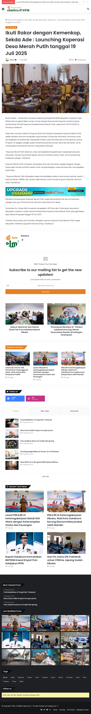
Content (45, 677)
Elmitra (12, 60)
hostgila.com (51, 706)
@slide (5, 677)
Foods (53, 677)
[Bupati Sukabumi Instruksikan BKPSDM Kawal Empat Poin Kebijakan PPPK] (24, 543)
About (13, 677)
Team (78, 677)
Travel (14, 681)
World (21, 681)
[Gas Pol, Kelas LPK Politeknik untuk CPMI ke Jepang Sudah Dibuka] (66, 543)
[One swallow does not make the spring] (11, 444)
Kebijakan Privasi (83, 710)
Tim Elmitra (71, 710)
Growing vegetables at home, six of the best (39, 451)
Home (9, 20)
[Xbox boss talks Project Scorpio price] (11, 433)
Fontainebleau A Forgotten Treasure (36, 420)
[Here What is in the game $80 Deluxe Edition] (11, 465)
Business (21, 677)
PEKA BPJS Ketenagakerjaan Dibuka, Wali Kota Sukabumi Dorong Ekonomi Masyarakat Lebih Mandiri (73, 371)
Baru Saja (45, 411)
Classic (29, 677)
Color (37, 677)
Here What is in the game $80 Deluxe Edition (39, 462)
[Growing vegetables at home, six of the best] (11, 454)
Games (60, 677)
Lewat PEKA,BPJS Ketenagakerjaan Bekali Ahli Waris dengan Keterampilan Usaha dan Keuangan (51, 2)
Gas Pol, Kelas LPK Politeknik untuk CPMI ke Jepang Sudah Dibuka (65, 560)
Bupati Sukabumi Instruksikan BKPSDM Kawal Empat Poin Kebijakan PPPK (23, 560)
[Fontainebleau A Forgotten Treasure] (11, 423)
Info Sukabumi (18, 20)
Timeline (6, 681)
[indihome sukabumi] (45, 192)
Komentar (74, 411)
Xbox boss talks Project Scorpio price (36, 430)
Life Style (69, 677)
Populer (16, 411)
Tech (84, 677)
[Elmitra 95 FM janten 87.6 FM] (18, 9)
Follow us (7, 688)
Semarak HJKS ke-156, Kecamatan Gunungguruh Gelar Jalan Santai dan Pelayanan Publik (16, 371)
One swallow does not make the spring (37, 441)
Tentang (62, 710)
